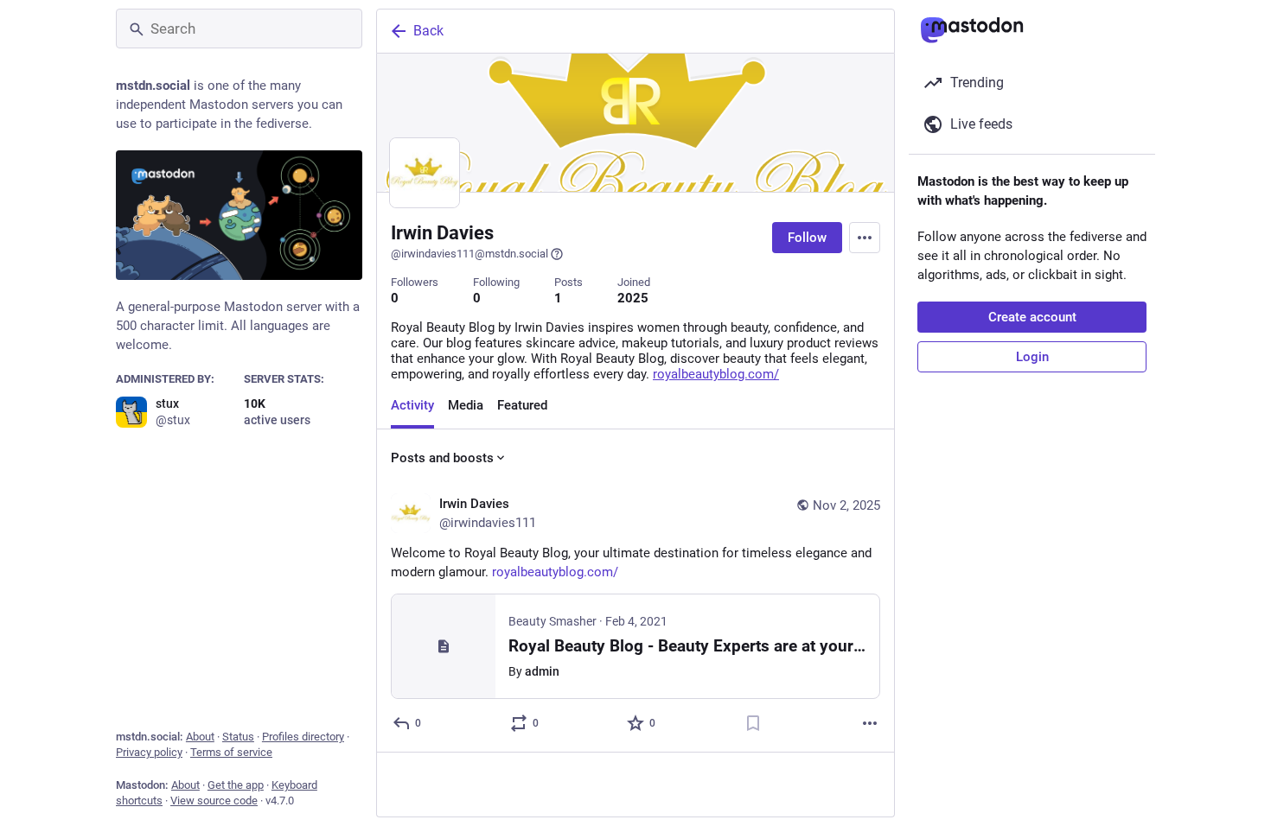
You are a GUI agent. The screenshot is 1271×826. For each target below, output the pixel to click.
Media (465, 405)
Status (238, 736)
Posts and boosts (442, 458)
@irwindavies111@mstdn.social (469, 253)
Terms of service (231, 752)
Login (1032, 357)
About (200, 736)
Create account (1032, 317)
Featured (522, 405)
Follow (807, 237)
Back (428, 30)
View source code (214, 800)
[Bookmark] (753, 723)
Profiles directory (303, 736)
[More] (869, 723)
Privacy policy (149, 752)
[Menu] (864, 237)
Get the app (236, 784)
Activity (412, 405)
